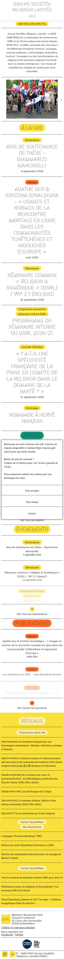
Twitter (19, 934)
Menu (32, 16)
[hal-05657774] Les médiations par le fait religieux (28, 813)
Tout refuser (32, 502)
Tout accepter (32, 490)
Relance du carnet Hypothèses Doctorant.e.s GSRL (27, 845)
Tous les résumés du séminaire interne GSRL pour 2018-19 (32, 878)
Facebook (7, 934)
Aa (12, 954)
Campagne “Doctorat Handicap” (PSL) (21, 836)
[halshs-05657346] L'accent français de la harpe (26, 791)
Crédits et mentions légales (18, 927)
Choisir (32, 513)
